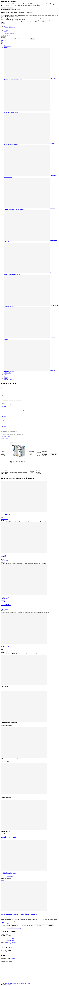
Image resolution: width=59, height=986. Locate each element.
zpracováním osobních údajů (14, 928)
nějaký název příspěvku (8, 873)
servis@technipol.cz (10, 943)
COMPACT (5, 514)
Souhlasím (9, 8)
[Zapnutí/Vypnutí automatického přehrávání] (1, 388)
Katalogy (6, 374)
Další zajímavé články (6, 923)
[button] (3, 438)
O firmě (5, 31)
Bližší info (3, 406)
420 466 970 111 (10, 940)
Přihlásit (51, 925)
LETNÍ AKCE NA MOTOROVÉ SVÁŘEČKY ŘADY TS (19, 914)
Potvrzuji (3, 23)
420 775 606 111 (10, 938)
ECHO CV (5, 646)
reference (12, 958)
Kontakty (6, 30)
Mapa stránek (28, 983)
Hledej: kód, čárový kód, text (8, 38)
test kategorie (10, 876)
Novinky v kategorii (8, 837)
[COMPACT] (24, 511)
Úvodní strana (7, 46)
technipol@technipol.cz (10, 942)
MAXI (3, 556)
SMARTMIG (6, 605)
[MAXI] (24, 552)
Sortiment (6, 47)
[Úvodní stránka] (5, 35)
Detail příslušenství (5, 436)
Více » (2, 880)
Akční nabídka (7, 373)
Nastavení (3, 8)
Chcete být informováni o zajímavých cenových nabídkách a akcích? (17, 925)
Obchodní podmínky (9, 33)
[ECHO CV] (24, 643)
